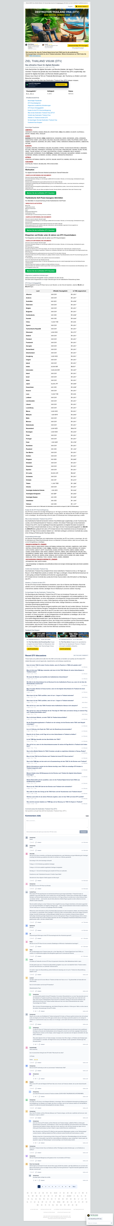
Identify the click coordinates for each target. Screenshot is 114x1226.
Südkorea (41, 141)
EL (32, 1198)
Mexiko (27, 133)
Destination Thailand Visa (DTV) (57, 12)
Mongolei (63, 140)
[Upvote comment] (30, 842)
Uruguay (42, 133)
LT (78, 1198)
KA (40, 1195)
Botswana (35, 159)
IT (74, 1195)
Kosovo (37, 151)
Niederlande (29, 153)
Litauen (59, 151)
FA (50, 1201)
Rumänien (57, 153)
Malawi (54, 159)
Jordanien (82, 138)
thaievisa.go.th (60, 3)
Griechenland (66, 149)
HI (60, 1192)
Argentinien (54, 132)
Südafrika (28, 159)
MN (60, 1195)
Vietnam (27, 143)
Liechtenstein (51, 151)
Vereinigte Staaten (31, 132)
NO (59, 1198)
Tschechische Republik (72, 148)
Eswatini (42, 159)
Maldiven (57, 140)
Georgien (49, 149)
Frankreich (41, 149)
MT (42, 1201)
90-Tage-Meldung (34, 1209)
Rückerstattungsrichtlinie (64, 1212)
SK (63, 1198)
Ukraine (54, 155)
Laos (40, 140)
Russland (63, 153)
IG (78, 1201)
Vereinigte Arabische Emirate (71, 141)
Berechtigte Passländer (35, 100)
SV (47, 1198)
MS (83, 1192)
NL (77, 1195)
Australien (29, 164)
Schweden (41, 155)
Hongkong (58, 138)
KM (32, 1195)
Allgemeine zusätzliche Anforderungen (39, 105)
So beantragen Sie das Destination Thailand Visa (42, 120)
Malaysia (50, 140)
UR (56, 1195)
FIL (28, 1195)
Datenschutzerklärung (49, 1212)
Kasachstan (29, 140)
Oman (69, 140)
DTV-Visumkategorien (34, 103)
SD (76, 1204)
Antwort (39, 842)
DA (51, 1198)
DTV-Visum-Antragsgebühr (36, 108)
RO (44, 1198)
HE (54, 1201)
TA (45, 1204)
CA (34, 1201)
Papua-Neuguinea (52, 164)
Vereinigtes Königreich (65, 155)
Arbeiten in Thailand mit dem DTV (38, 117)
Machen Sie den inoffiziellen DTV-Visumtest (40, 193)
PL (81, 1195)
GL (38, 1201)
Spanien (35, 155)
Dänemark (83, 148)
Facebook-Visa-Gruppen (35, 122)
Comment (83, 832)
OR (68, 1204)
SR (71, 1198)
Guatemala (80, 132)
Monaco (77, 151)
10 (69, 1186)
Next (74, 1186)
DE (43, 1192)
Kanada (40, 132)
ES (64, 1192)
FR (47, 1192)
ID (86, 1192)
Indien (64, 138)
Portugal (49, 153)
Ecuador (73, 132)
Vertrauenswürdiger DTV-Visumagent (78, 45)
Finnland (34, 149)
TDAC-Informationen (35, 56)
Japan (76, 138)
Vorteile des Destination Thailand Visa (39, 115)
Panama (32, 133)
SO (41, 1204)
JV (63, 1195)
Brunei (39, 138)
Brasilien (47, 132)
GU (61, 1204)
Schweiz (48, 155)
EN (27, 1192)
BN (71, 1192)
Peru (37, 133)
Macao (44, 140)
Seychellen (73, 159)
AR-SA (58, 1201)
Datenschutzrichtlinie (46, 1209)
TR (85, 1195)
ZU (71, 1201)
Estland (28, 149)
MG (37, 1204)
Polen (44, 153)
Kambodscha (50, 138)
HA (67, 1201)
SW (63, 1201)
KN (57, 1204)
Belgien (48, 148)
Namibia (66, 159)
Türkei (58, 141)
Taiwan (53, 141)
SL (27, 1201)
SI (52, 1195)
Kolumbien (66, 132)
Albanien (28, 148)
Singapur (34, 141)
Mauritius (60, 159)
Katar (81, 140)
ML (53, 1204)
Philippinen (75, 140)
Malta (72, 151)
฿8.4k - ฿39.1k (30, 94)
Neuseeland (42, 164)
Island (80, 149)
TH (31, 1192)
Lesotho (48, 159)
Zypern (61, 148)
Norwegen (37, 153)
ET (85, 1198)
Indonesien (70, 138)
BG (74, 1198)
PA (64, 1204)
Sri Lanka (48, 141)
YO (75, 1201)
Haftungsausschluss (79, 1209)
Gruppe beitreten (33, 649)
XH (82, 1201)
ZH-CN (55, 1192)
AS (72, 1204)
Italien (32, 151)
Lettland (43, 151)
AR (67, 1192)
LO (75, 1192)
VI (79, 1192)
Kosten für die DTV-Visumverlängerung (39, 110)
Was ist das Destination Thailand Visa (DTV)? (41, 113)
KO (50, 1192)
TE (49, 1204)
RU (35, 1192)
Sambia (80, 159)
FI (55, 1198)
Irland (85, 149)
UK (28, 1198)
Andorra (34, 148)
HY (44, 1195)
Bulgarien (55, 148)
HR (67, 1198)
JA (39, 1192)
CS (36, 1198)
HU (40, 1198)
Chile (60, 132)
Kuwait (36, 140)
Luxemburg (66, 151)
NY (86, 1201)
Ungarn (74, 149)
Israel (27, 151)
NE (48, 1195)
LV (82, 1198)
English (70, 6)
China (43, 138)
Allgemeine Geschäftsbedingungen (62, 1209)
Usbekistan (84, 141)
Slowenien (28, 155)
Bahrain (28, 138)
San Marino (71, 153)
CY (46, 1201)
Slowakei (84, 153)
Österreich (42, 148)
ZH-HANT (69, 1195)
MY (36, 1195)
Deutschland (57, 149)
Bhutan (33, 138)
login (87, 816)
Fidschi (35, 164)
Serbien (77, 153)
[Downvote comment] (33, 842)
